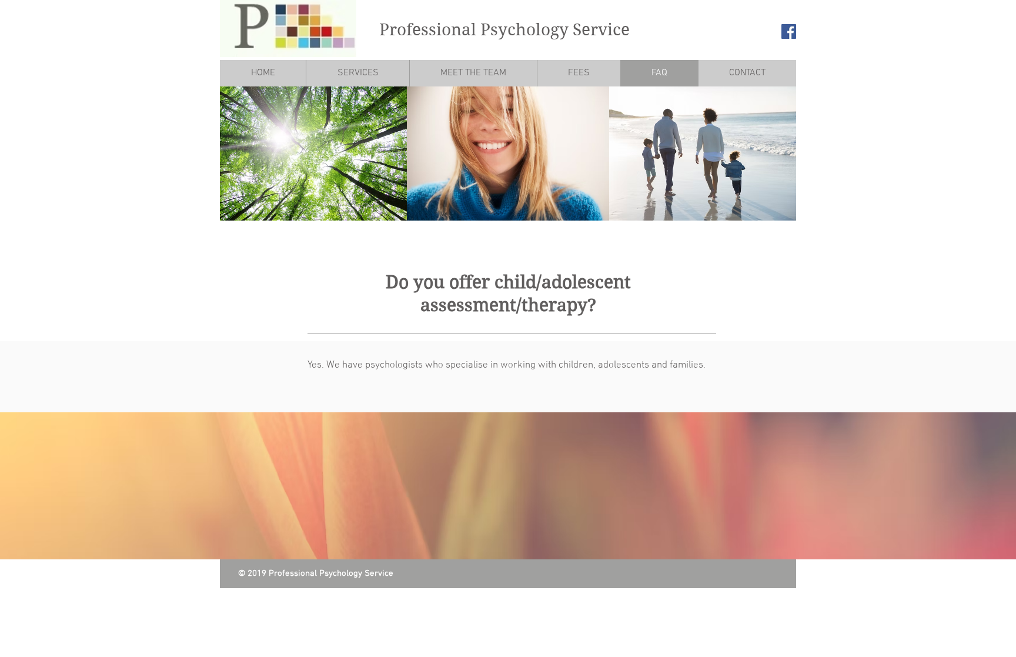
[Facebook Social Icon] (788, 31)
